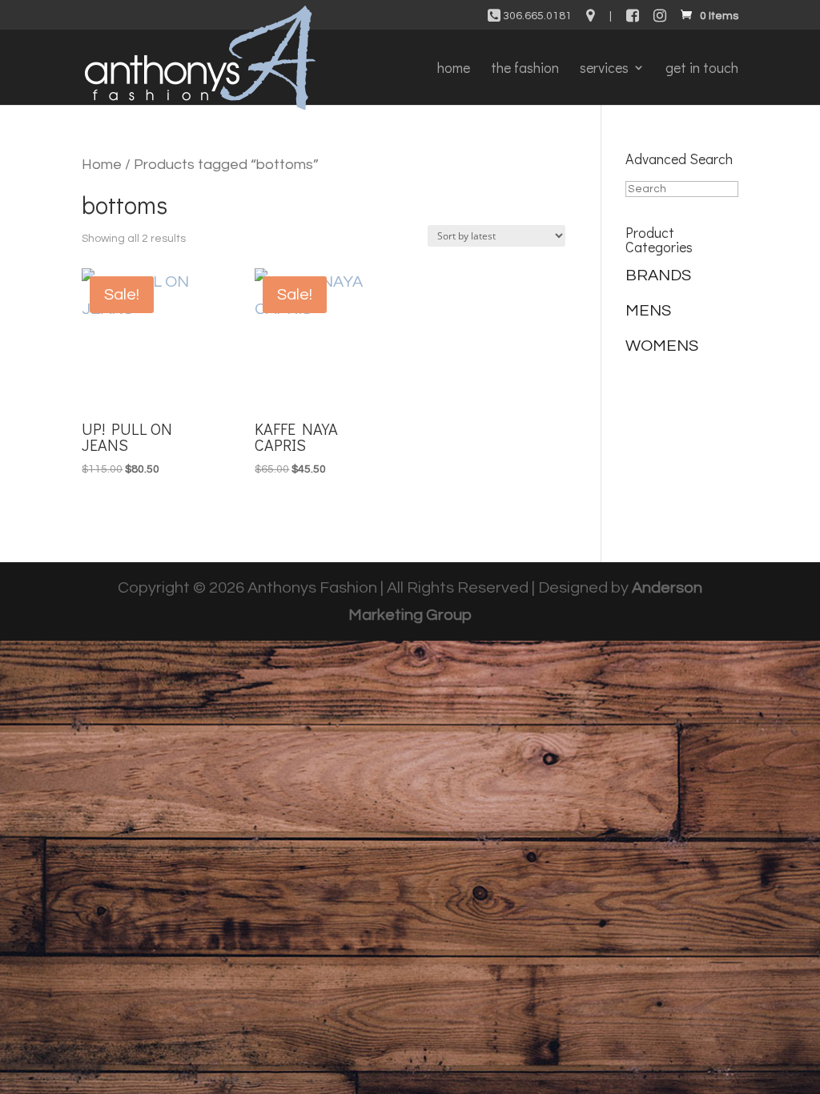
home (453, 69)
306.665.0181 (536, 16)
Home (102, 164)
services (604, 69)
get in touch (701, 69)
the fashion (525, 69)
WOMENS (661, 346)
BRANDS (658, 275)
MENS (648, 311)
